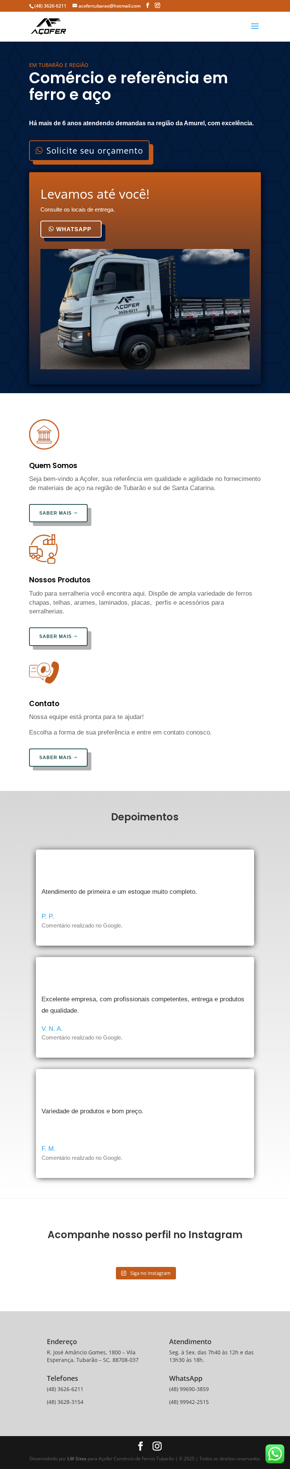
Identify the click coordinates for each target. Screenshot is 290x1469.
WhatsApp (73, 229)
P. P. (48, 916)
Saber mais (55, 513)
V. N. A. (52, 1028)
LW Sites (77, 1458)
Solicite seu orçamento (94, 150)
